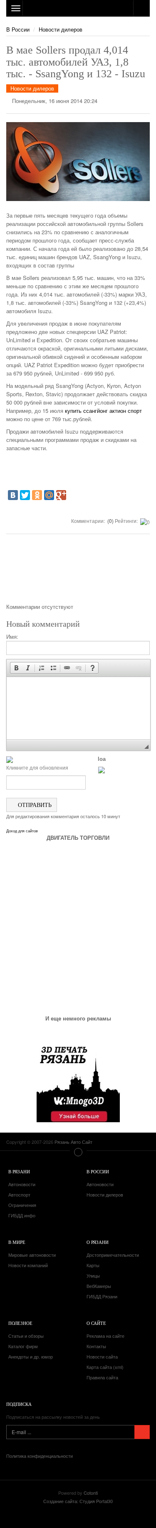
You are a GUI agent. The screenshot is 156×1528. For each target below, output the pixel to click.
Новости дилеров (60, 29)
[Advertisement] (78, 571)
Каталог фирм (23, 1346)
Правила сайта (102, 1377)
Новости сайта (102, 1356)
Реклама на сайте (105, 1335)
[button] (16, 667)
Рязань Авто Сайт (78, 8)
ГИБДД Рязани (102, 1296)
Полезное (20, 1323)
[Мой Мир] (49, 495)
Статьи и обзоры (26, 1335)
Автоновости (21, 1184)
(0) (110, 520)
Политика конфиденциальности (39, 1455)
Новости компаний (28, 1265)
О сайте (96, 1323)
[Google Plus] (61, 495)
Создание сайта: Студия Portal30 (78, 1501)
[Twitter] (25, 495)
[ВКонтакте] (13, 495)
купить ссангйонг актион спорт (103, 410)
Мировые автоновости (32, 1254)
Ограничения (22, 1205)
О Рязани (98, 1242)
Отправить (34, 805)
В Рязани (19, 1171)
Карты (93, 1265)
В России (18, 29)
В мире (16, 1242)
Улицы (93, 1275)
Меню (78, 1152)
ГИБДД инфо (21, 1215)
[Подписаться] (142, 1432)
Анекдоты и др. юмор (30, 1356)
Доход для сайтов (22, 831)
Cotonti (91, 1492)
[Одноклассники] (37, 495)
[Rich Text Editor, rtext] (78, 708)
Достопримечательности (113, 1254)
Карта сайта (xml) (105, 1367)
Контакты (96, 1346)
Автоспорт (19, 1194)
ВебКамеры (99, 1286)
